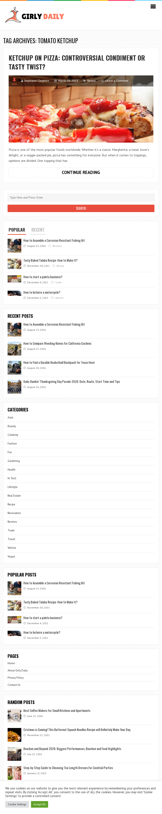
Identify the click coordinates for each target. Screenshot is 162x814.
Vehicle (59, 297)
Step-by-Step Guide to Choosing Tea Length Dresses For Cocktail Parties (68, 767)
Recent (38, 229)
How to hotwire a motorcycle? (41, 292)
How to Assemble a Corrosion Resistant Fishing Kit (54, 240)
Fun (10, 452)
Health (11, 469)
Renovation (14, 513)
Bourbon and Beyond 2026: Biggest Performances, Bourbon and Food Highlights (72, 748)
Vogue (11, 556)
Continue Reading (97, 173)
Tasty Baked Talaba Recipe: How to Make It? (50, 260)
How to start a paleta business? (42, 276)
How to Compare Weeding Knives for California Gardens (57, 343)
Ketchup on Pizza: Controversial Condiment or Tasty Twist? (77, 62)
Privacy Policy (16, 677)
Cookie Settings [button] (17, 804)
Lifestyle (13, 487)
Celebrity (13, 435)
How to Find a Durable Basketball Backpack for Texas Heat (59, 362)
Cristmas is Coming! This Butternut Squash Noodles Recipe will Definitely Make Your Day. (77, 729)
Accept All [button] (40, 804)
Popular (17, 229)
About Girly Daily (18, 670)
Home (11, 663)
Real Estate (14, 495)
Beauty (12, 426)
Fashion (12, 443)
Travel (11, 539)
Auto (10, 417)
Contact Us (14, 685)
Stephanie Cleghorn (36, 81)
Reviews (57, 245)
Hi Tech (12, 478)
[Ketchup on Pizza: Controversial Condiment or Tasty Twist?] (81, 109)
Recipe (91, 81)
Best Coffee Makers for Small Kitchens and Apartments (56, 710)
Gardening (14, 461)
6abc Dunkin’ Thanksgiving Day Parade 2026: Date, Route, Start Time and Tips (71, 381)
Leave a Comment (116, 81)
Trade (58, 282)
